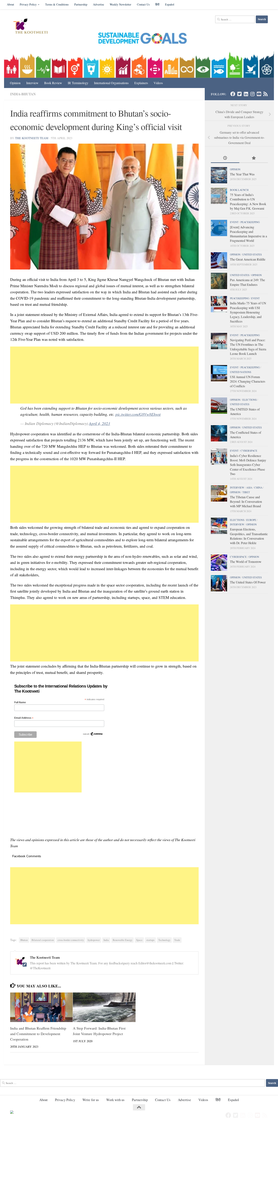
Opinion (15, 83)
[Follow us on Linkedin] (245, 93)
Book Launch (239, 190)
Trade (177, 940)
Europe (251, 520)
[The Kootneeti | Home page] (33, 27)
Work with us (115, 1099)
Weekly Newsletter (120, 4)
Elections (249, 400)
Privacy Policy (28, 4)
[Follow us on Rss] (265, 93)
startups (150, 940)
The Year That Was (242, 174)
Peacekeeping (250, 222)
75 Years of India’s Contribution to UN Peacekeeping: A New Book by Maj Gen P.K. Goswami (248, 201)
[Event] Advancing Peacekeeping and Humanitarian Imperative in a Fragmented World (248, 234)
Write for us (90, 1099)
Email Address (23, 718)
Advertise (98, 4)
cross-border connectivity (71, 940)
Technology (164, 940)
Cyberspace (249, 450)
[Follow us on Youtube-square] (258, 93)
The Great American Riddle (247, 259)
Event (234, 222)
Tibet (246, 492)
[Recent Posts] (225, 158)
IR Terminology (78, 83)
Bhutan (24, 940)
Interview (32, 83)
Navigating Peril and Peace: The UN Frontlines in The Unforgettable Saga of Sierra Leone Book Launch (248, 347)
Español (169, 4)
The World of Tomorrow (245, 561)
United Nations (240, 372)
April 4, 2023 (99, 423)
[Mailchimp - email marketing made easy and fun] (93, 735)
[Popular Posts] (253, 158)
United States (252, 254)
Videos (158, 83)
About (10, 4)
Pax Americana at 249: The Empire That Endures (247, 282)
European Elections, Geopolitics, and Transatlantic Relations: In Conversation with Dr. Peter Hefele (249, 536)
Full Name (20, 702)
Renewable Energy (122, 940)
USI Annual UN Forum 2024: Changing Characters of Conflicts (247, 381)
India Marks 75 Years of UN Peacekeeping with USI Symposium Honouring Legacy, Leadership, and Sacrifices (248, 312)
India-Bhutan (23, 94)
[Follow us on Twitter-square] (239, 93)
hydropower (94, 940)
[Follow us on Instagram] (252, 93)
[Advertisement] (104, 375)
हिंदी (157, 4)
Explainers (141, 83)
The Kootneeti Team (31, 138)
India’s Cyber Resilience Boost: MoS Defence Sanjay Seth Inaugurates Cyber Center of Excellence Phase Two (248, 464)
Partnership (80, 4)
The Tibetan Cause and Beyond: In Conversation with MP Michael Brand (246, 501)
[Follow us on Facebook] (232, 93)
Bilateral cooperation (43, 940)
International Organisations (111, 83)
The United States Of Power (248, 582)
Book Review (53, 83)
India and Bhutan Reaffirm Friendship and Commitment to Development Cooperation (38, 1034)
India (106, 940)
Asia (249, 487)
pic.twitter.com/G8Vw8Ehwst (138, 414)
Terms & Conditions (57, 4)
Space (139, 940)
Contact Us (143, 4)
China (258, 487)
